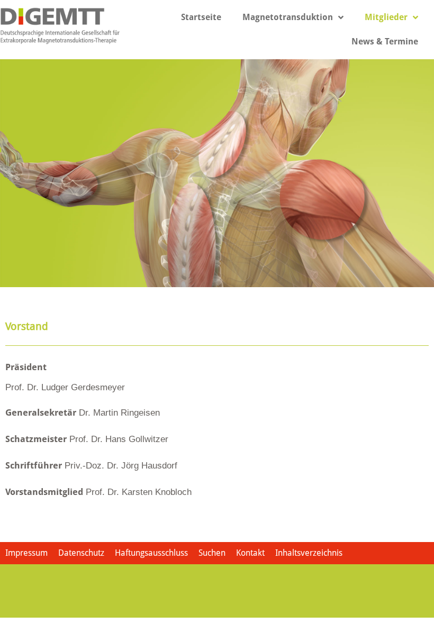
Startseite (201, 17)
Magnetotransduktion (287, 17)
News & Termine (384, 41)
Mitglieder (386, 17)
